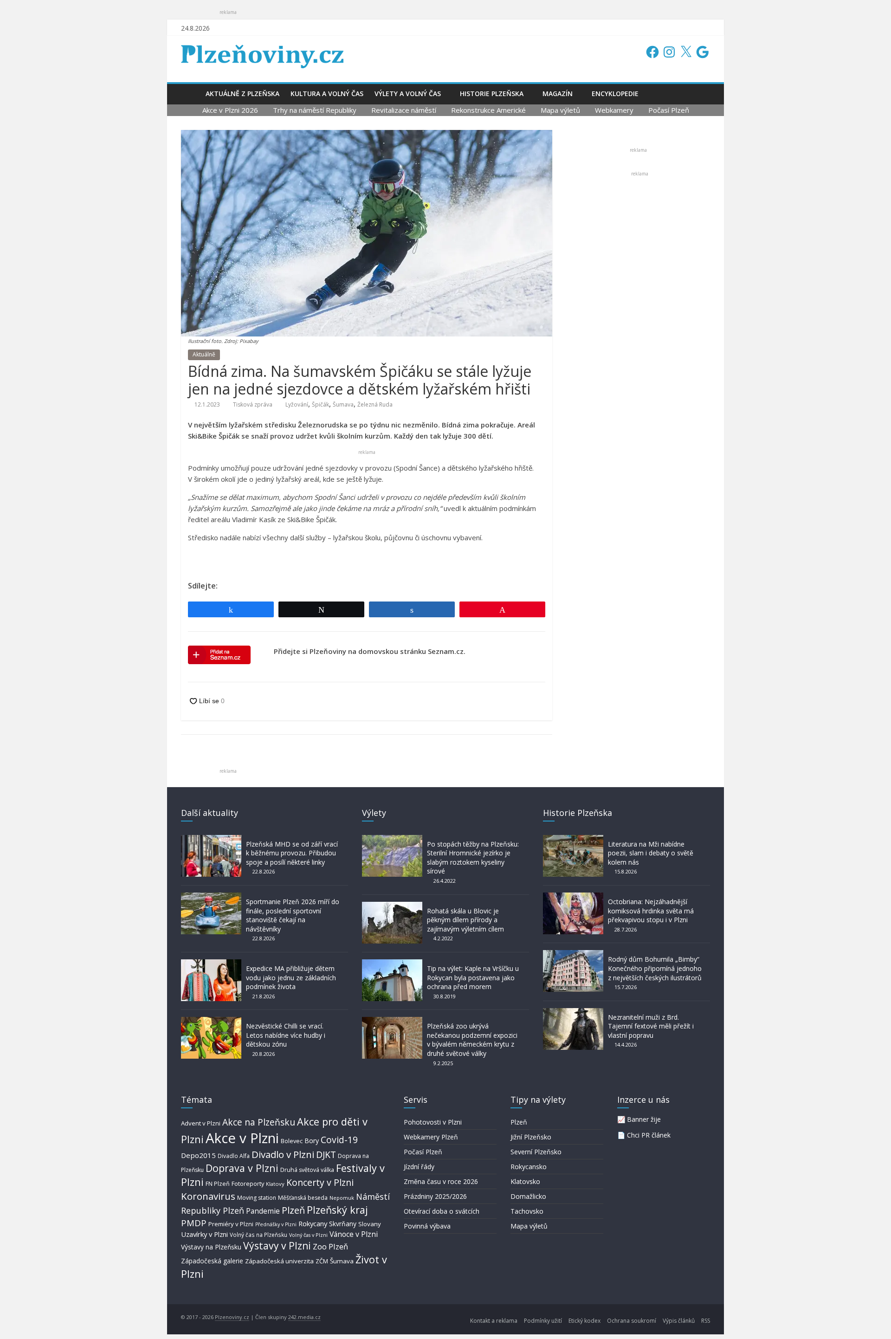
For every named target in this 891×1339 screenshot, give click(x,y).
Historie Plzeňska (491, 93)
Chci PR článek (649, 1135)
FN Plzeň (218, 1184)
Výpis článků (679, 1321)
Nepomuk (341, 1197)
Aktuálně (204, 354)
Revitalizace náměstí (403, 110)
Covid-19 (339, 1139)
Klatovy (275, 1183)
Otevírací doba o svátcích (441, 1211)
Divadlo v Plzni (283, 1154)
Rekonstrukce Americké (488, 110)
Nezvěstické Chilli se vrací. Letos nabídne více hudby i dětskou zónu (285, 1035)
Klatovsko (525, 1181)
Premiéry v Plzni (230, 1224)
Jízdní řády (419, 1166)
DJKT (326, 1154)
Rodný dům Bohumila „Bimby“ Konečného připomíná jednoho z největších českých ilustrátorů (655, 968)
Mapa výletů (560, 110)
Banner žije (644, 1119)
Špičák (320, 404)
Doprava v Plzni (242, 1168)
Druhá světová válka (307, 1170)
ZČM (322, 1261)
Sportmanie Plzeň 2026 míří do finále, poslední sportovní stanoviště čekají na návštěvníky (292, 915)
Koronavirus (208, 1196)
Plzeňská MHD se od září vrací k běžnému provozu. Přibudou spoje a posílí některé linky (292, 853)
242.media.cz (304, 1316)
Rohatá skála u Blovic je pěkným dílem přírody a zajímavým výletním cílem (465, 919)
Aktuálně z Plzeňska (242, 93)
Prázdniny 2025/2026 (435, 1196)
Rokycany (312, 1223)
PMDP (194, 1223)
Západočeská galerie (212, 1260)
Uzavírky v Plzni (204, 1234)
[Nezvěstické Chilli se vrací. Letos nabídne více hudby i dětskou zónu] (211, 1021)
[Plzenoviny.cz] (190, 93)
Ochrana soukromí (631, 1321)
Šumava (343, 404)
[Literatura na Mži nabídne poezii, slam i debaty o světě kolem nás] (573, 839)
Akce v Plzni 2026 (230, 110)
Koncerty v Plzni (320, 1182)
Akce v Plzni (242, 1138)
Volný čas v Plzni (308, 1234)
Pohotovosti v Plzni (433, 1122)
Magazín (557, 93)
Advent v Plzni (200, 1123)
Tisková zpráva (252, 404)
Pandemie (263, 1211)
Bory (311, 1140)
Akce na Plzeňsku (258, 1122)
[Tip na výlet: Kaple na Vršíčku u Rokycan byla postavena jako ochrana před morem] (392, 963)
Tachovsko (526, 1211)
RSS (705, 1321)
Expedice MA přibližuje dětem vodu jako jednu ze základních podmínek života (291, 977)
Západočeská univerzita (279, 1261)
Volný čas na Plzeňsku (258, 1234)
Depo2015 (198, 1155)
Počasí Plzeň (668, 110)
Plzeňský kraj (337, 1209)
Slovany (369, 1224)
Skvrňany (342, 1223)
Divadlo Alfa (234, 1156)
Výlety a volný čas (407, 93)
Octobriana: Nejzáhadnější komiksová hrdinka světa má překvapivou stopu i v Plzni (651, 910)
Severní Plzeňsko (536, 1151)
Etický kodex (584, 1321)
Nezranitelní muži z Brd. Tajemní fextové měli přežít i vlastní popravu (651, 1026)
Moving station (256, 1198)
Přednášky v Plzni (276, 1224)
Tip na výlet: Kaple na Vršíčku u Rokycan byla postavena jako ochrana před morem (473, 977)
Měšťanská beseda (303, 1198)
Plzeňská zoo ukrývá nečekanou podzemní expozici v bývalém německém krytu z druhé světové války (472, 1040)
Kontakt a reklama (493, 1321)
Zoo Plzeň (330, 1246)
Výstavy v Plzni (277, 1245)
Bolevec (292, 1141)
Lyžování (296, 404)
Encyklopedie (615, 93)
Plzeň (293, 1209)
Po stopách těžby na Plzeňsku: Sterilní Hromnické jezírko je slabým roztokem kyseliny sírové (473, 858)
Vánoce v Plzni (353, 1234)
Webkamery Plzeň (431, 1136)
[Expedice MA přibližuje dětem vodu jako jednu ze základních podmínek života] (211, 963)
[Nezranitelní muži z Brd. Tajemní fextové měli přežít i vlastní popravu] (573, 1012)
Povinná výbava (427, 1226)
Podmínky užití (543, 1321)
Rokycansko (528, 1166)
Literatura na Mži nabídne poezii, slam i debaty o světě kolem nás (650, 853)
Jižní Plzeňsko (530, 1136)
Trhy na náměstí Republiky (314, 110)
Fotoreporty (248, 1183)
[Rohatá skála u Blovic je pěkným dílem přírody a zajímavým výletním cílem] (392, 906)
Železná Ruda (375, 404)
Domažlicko (528, 1196)
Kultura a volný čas (327, 93)
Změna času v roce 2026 (441, 1181)
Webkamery (614, 110)
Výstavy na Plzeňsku (211, 1246)
